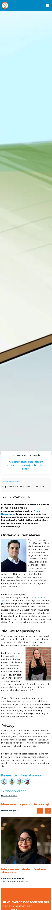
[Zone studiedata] (10, 5)
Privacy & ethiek (9, 796)
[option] (26, 850)
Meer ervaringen (8, 811)
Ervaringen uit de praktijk (28, 455)
